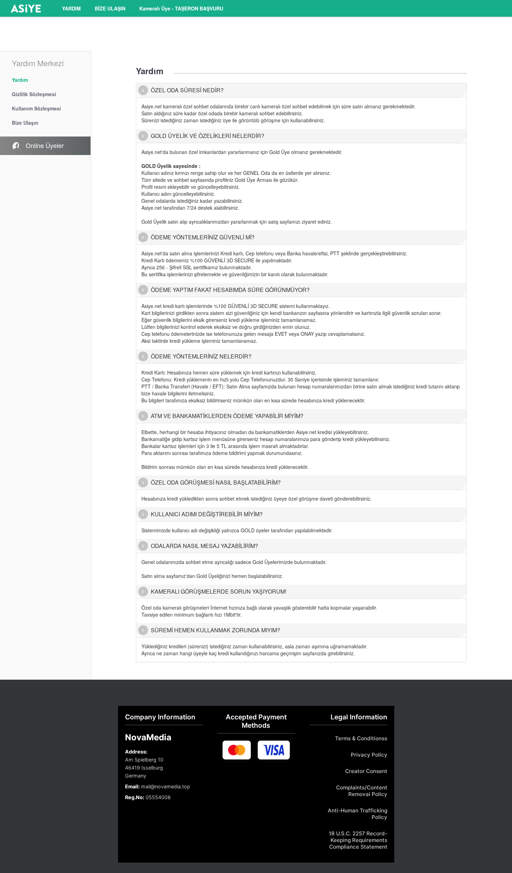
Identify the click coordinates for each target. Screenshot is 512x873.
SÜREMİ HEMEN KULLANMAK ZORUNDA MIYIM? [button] (215, 630)
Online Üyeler (44, 145)
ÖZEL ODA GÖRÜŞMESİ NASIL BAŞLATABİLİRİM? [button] (216, 482)
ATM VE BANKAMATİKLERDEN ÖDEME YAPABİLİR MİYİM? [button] (227, 416)
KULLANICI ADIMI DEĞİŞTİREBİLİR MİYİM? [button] (207, 514)
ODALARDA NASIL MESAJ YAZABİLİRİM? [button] (204, 546)
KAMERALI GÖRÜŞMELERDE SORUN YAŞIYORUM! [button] (218, 591)
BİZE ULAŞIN (110, 8)
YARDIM (71, 8)
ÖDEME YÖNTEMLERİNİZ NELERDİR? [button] (201, 356)
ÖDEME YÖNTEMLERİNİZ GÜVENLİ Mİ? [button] (203, 237)
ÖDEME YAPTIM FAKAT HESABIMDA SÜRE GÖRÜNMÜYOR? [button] (230, 290)
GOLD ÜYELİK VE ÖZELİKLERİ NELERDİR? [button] (207, 136)
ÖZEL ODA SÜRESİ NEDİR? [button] (187, 90)
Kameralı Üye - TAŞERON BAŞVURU (181, 8)
